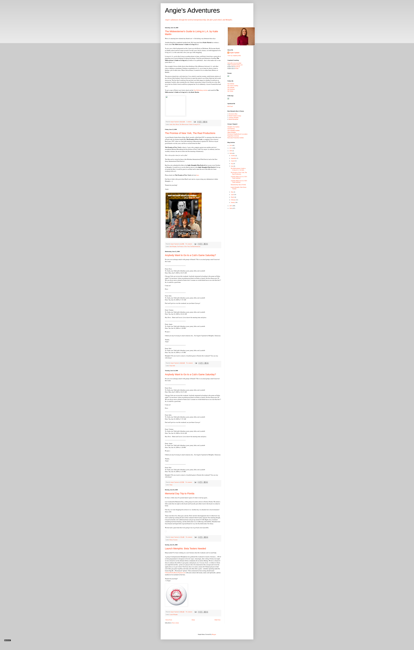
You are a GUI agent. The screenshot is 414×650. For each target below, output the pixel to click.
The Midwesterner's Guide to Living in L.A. (190, 124)
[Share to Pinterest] (206, 122)
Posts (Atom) (175, 623)
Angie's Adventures (192, 10)
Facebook (237, 66)
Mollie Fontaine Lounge (235, 115)
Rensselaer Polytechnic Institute (235, 137)
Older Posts (217, 620)
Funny (171, 484)
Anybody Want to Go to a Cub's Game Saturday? (190, 255)
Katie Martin (176, 124)
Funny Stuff (172, 365)
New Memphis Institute (233, 130)
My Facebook (231, 89)
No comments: (189, 244)
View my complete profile (234, 55)
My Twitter (230, 91)
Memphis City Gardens (233, 127)
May (232, 192)
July (232, 163)
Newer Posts (168, 620)
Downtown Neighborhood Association (237, 134)
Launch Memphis (174, 614)
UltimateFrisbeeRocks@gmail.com (175, 573)
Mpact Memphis (231, 132)
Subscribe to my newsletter (234, 63)
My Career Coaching (232, 85)
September (234, 158)
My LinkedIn (230, 87)
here (197, 175)
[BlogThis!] (200, 122)
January (233, 202)
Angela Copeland (234, 53)
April (232, 194)
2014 (230, 145)
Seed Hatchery (231, 128)
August (233, 161)
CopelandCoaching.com (236, 65)
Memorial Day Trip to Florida (179, 493)
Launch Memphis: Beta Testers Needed (185, 548)
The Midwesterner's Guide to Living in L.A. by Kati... (238, 169)
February (233, 200)
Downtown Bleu (233, 114)
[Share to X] (202, 122)
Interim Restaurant (233, 119)
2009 (230, 150)
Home (193, 620)
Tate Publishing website (201, 90)
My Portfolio (230, 84)
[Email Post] (194, 121)
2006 (230, 208)
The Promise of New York (183, 246)
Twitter (236, 68)
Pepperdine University (233, 136)
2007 (230, 206)
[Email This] (198, 122)
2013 (230, 148)
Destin (171, 540)
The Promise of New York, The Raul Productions (190, 133)
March (233, 197)
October (233, 155)
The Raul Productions (195, 246)
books (171, 124)
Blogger (214, 634)
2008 (230, 153)
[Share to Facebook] (204, 122)
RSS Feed (230, 106)
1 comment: (189, 121)
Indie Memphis (173, 246)
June (232, 166)
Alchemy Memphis (234, 117)
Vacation (175, 540)
